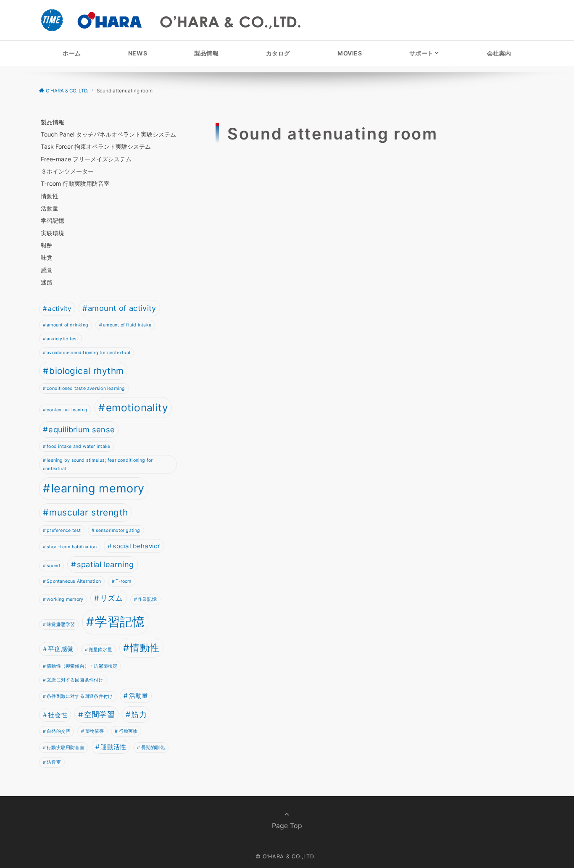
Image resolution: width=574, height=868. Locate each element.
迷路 (47, 282)
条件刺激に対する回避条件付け (80, 696)
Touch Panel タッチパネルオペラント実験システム (108, 134)
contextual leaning (67, 410)
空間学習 (99, 714)
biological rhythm (86, 371)
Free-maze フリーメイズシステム (86, 159)
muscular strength (88, 512)
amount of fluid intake (127, 325)
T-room (123, 581)
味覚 (47, 257)
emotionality (137, 407)
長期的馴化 (153, 747)
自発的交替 (58, 731)
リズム (111, 597)
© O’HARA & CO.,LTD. (285, 856)
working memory (65, 599)
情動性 (49, 196)
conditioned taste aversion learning (86, 388)
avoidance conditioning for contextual (88, 352)
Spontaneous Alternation (74, 581)
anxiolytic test (62, 339)
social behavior (137, 546)
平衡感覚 (61, 649)
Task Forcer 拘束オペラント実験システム (96, 146)
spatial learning (105, 564)
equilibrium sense (81, 429)
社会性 (57, 715)
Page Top (287, 825)
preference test (64, 530)
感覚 (47, 270)
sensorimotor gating (118, 530)
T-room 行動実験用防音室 (75, 183)
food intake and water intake (78, 446)
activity (59, 309)
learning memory (98, 488)
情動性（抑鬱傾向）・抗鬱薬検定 (82, 666)
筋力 (139, 714)
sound (53, 565)
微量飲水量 (100, 649)
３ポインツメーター (67, 171)
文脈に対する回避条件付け (75, 680)
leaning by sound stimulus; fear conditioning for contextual (98, 464)
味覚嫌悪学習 (61, 624)
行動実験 (128, 731)
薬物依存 (94, 731)
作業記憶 (147, 599)
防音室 (54, 762)
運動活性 (113, 747)
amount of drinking (67, 325)
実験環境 (52, 233)
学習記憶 (52, 220)
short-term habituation (72, 547)
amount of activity (122, 308)
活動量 (49, 208)
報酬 (47, 245)
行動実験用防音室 (65, 747)
